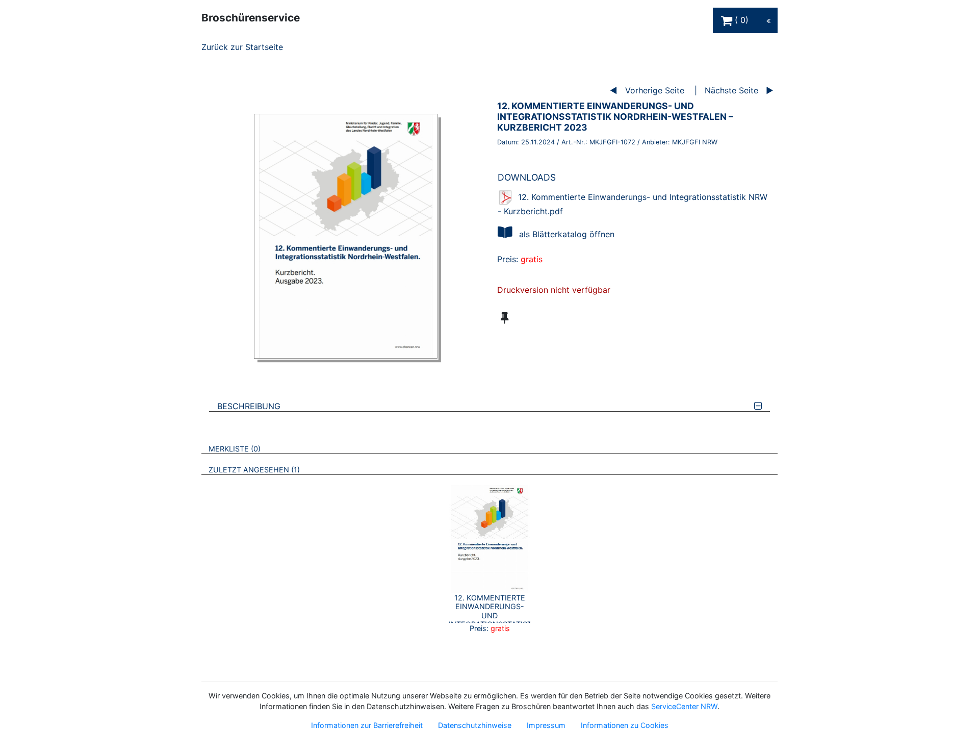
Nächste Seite (731, 90)
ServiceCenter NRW (684, 706)
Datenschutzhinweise (474, 725)
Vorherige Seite (654, 90)
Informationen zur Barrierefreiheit (367, 725)
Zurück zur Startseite (242, 47)
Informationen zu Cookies (624, 725)
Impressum (546, 725)
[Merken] (504, 317)
